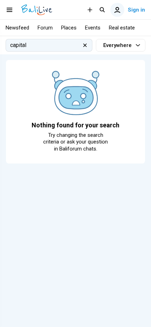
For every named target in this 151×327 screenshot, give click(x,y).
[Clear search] (85, 45)
